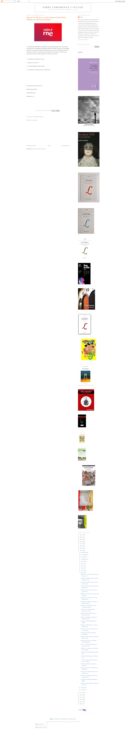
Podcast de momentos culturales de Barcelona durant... (89, 618)
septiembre (83, 559)
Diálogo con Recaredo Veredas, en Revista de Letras (89, 614)
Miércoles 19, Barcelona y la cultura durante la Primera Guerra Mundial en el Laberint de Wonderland (46, 18)
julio (82, 563)
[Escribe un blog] (54, 111)
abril (82, 570)
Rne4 (33, 96)
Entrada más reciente (31, 145)
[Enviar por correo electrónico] (52, 111)
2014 (81, 550)
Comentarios (41, 727)
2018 (81, 541)
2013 (81, 692)
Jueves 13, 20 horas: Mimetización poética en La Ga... (89, 645)
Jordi (81, 17)
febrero (83, 687)
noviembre (83, 554)
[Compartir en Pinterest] (59, 111)
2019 (81, 539)
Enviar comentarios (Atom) (39, 149)
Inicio (49, 145)
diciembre (83, 552)
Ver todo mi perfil (83, 39)
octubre (83, 557)
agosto (83, 561)
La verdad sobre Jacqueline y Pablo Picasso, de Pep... (89, 660)
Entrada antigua (65, 145)
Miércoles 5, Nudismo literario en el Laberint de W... (89, 676)
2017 (81, 544)
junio (82, 565)
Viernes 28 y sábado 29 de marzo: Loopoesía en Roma (88, 606)
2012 (81, 695)
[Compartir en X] (56, 111)
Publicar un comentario (32, 120)
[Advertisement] (39, 132)
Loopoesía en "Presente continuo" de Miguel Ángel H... (89, 602)
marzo (82, 572)
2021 (81, 535)
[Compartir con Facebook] (57, 111)
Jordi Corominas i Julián (63, 7)
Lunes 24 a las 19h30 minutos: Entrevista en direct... (88, 610)
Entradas (40, 724)
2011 (81, 697)
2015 (81, 548)
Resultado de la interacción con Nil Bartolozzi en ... (89, 598)
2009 (81, 701)
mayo (82, 568)
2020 (81, 537)
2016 (81, 546)
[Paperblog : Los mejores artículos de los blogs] (82, 711)
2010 (81, 699)
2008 (81, 704)
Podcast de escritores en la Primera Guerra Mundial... (89, 641)
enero (82, 690)
